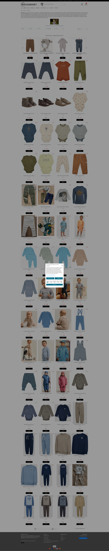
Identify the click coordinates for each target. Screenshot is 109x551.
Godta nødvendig (50, 278)
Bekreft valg (54, 284)
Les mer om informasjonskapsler (50, 274)
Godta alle (58, 278)
